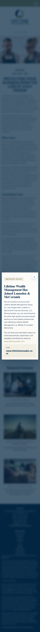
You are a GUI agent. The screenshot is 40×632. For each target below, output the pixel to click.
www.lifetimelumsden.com (14, 341)
